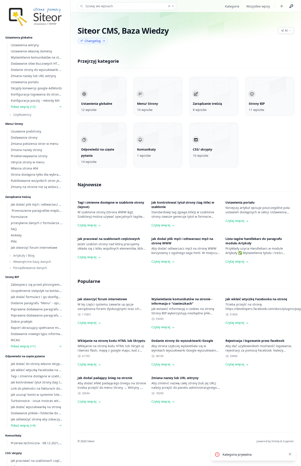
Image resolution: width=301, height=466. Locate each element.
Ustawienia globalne (18, 37)
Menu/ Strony (14, 124)
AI (286, 30)
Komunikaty (13, 435)
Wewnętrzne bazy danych (31, 262)
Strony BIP (12, 277)
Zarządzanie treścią (18, 197)
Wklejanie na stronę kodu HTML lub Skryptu (111, 341)
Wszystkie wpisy (258, 6)
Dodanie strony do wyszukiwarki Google (182, 341)
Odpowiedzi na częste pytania (25, 356)
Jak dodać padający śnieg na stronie (105, 378)
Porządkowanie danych (29, 268)
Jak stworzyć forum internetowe (102, 299)
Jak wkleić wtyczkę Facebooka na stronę (256, 299)
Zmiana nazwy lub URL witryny (175, 378)
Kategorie (232, 6)
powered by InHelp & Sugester (275, 441)
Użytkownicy (21, 114)
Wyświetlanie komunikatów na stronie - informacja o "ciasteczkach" (181, 301)
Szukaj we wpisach (129, 6)
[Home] (35, 15)
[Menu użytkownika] (291, 6)
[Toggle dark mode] (281, 6)
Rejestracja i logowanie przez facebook (254, 341)
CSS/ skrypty (13, 453)
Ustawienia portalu (240, 202)
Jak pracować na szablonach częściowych (109, 239)
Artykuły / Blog (23, 255)
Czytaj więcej (87, 225)
